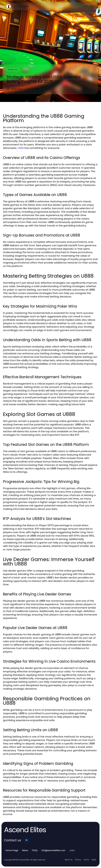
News (25, 850)
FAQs (35, 850)
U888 (20, 148)
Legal (94, 859)
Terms (86, 859)
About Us (68, 859)
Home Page (12, 850)
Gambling (13, 70)
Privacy (78, 859)
